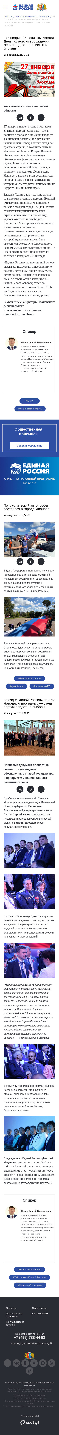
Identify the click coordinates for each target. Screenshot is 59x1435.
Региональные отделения (14, 1315)
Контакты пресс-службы (15, 1323)
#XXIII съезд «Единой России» (29, 1277)
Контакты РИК (40, 1313)
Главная (8, 16)
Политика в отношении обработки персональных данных (29, 1402)
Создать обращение (29, 445)
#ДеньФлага (16, 686)
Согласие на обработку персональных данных (29, 1406)
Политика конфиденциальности (30, 1398)
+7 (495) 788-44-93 (29, 1337)
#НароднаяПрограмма (30, 1285)
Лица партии (39, 1308)
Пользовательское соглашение (29, 1395)
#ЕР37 (29, 401)
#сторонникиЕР (42, 686)
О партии (11, 1308)
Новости (44, 16)
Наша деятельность (26, 16)
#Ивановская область (30, 408)
